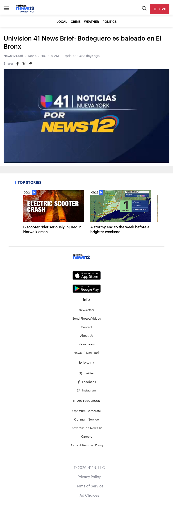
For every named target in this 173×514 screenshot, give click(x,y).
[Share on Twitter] (24, 64)
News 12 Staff (13, 56)
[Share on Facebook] (17, 64)
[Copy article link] (30, 64)
